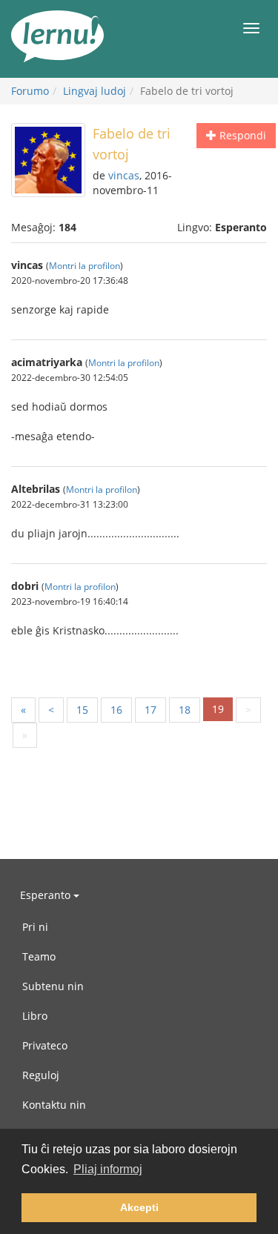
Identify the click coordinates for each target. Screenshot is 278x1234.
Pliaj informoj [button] (107, 1169)
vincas (123, 175)
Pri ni (35, 927)
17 (150, 710)
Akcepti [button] (139, 1207)
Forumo (30, 91)
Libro (34, 1016)
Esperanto (46, 895)
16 (116, 710)
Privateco (44, 1045)
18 (185, 710)
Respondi (241, 135)
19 (218, 709)
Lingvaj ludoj (94, 91)
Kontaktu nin (54, 1105)
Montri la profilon (84, 265)
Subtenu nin (53, 986)
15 (82, 710)
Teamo (39, 956)
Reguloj (40, 1075)
